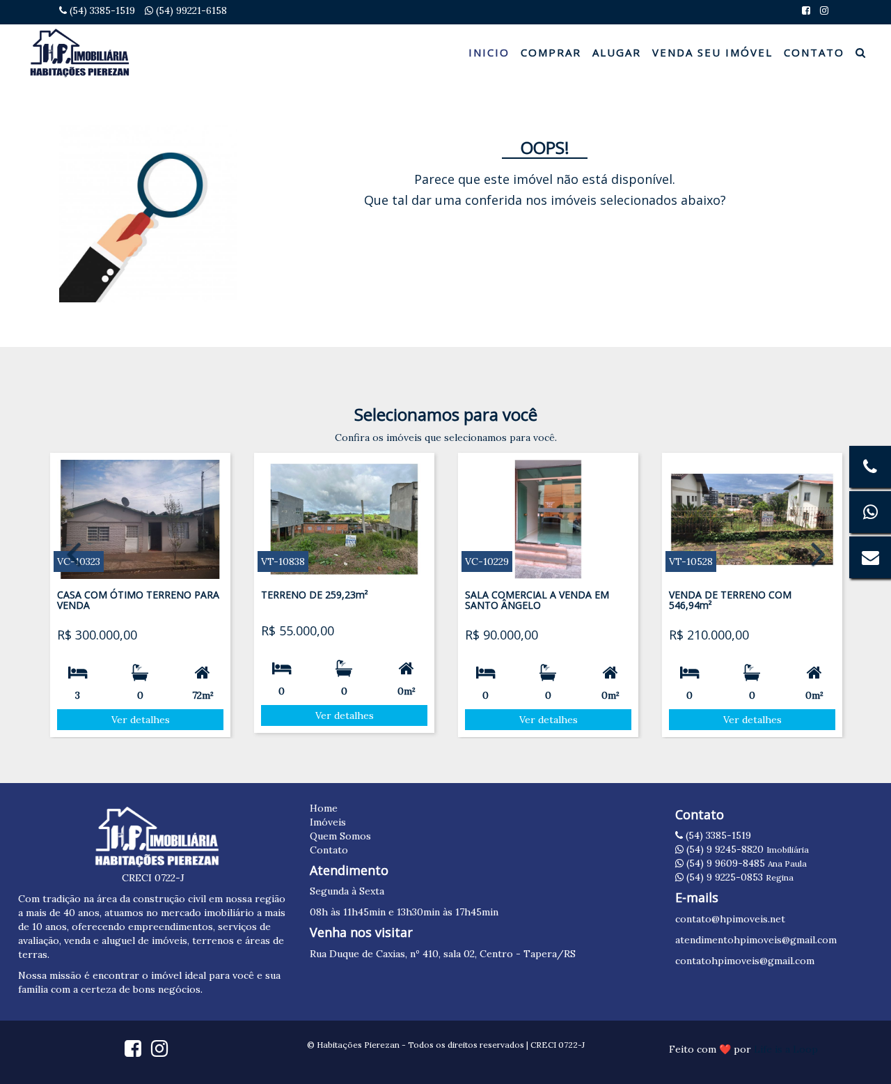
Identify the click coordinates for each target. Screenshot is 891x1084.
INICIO (489, 52)
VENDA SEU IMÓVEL (712, 52)
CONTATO (814, 52)
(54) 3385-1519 (101, 10)
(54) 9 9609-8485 (745, 863)
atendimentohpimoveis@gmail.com (756, 940)
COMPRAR (551, 52)
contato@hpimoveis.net (730, 919)
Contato (329, 850)
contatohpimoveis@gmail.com (744, 960)
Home (324, 808)
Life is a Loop (786, 1049)
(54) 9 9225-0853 (739, 877)
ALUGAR (616, 52)
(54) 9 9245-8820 (746, 849)
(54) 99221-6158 (190, 10)
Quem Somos (340, 836)
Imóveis (328, 822)
